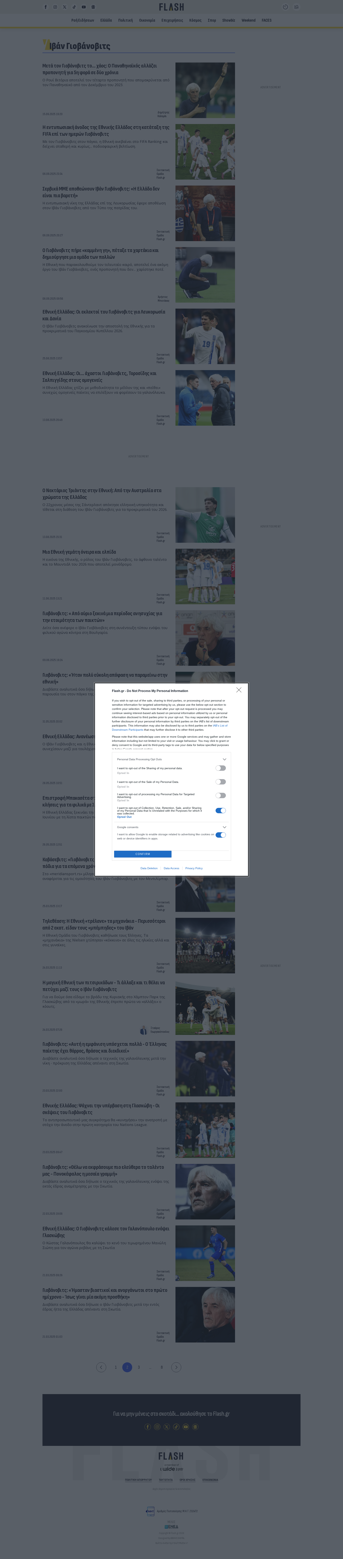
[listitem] (171, 759)
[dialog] (171, 779)
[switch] (221, 768)
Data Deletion (149, 868)
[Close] (240, 691)
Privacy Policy (194, 868)
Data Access (171, 868)
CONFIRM (143, 854)
